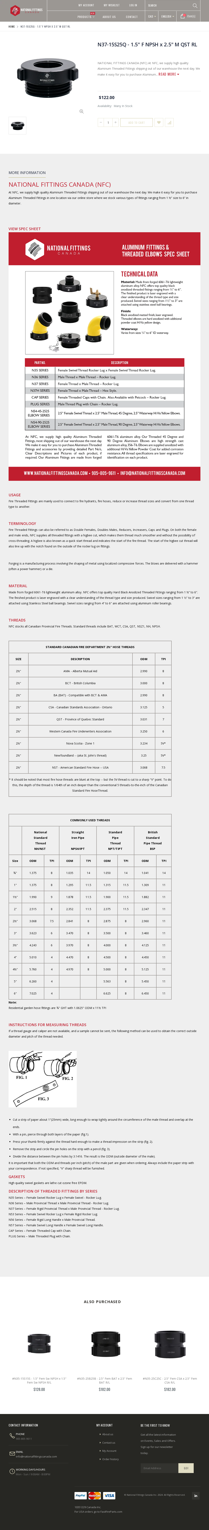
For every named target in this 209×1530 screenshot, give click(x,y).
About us (107, 1434)
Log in (133, 5)
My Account (86, 5)
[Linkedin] (196, 1496)
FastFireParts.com (111, 1511)
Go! (186, 1468)
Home (12, 26)
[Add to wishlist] (159, 122)
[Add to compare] (169, 122)
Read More (168, 74)
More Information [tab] (27, 172)
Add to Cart (136, 122)
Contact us (108, 1442)
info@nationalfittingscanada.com (36, 1456)
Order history (110, 1459)
